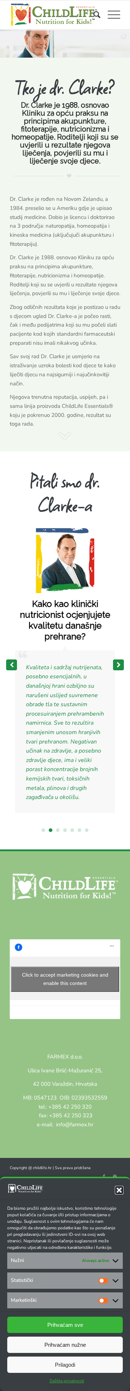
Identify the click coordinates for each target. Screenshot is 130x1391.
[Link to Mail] (114, 1176)
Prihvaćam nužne (65, 1345)
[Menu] (110, 14)
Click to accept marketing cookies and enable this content (65, 979)
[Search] (93, 14)
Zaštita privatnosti (66, 1381)
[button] (119, 1190)
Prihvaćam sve (65, 1325)
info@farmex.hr (74, 1124)
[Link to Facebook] (104, 1176)
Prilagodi (65, 1365)
